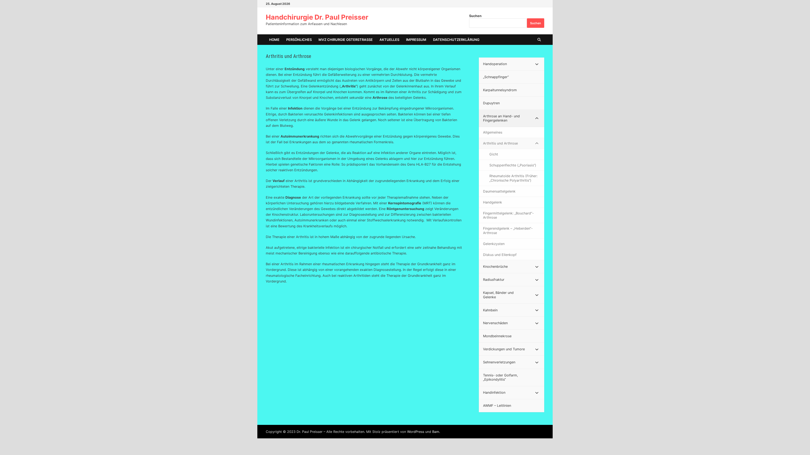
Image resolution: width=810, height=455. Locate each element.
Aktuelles (389, 39)
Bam (435, 432)
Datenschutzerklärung (456, 39)
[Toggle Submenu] (536, 64)
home (274, 39)
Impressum (416, 39)
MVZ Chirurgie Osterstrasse (346, 39)
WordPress (415, 432)
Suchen (475, 16)
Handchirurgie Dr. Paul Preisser (317, 17)
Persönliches (299, 39)
